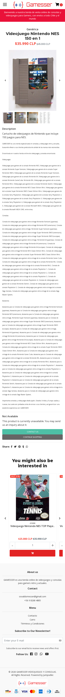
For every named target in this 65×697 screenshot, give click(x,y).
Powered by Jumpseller (42, 675)
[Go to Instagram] (36, 654)
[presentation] (5, 80)
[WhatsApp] (41, 654)
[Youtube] (47, 654)
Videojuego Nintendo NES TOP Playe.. (32, 526)
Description (9, 128)
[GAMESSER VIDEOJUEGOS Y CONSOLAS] (32, 4)
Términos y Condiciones (32, 623)
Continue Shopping (32, 437)
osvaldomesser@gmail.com (32, 596)
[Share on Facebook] (11, 446)
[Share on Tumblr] (23, 446)
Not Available (10, 416)
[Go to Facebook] (31, 654)
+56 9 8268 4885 (32, 600)
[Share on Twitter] (15, 446)
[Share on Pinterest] (19, 446)
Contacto (32, 615)
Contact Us (32, 431)
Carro (32, 619)
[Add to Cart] (32, 553)
